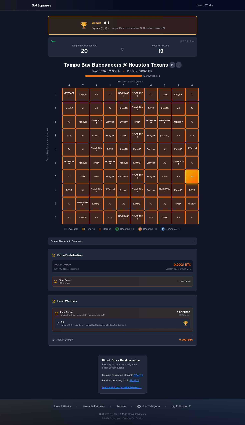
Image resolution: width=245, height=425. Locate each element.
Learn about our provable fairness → (122, 387)
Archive (121, 406)
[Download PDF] (179, 65)
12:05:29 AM (188, 41)
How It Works (204, 5)
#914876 (138, 375)
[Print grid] (172, 65)
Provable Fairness (94, 406)
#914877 (134, 380)
